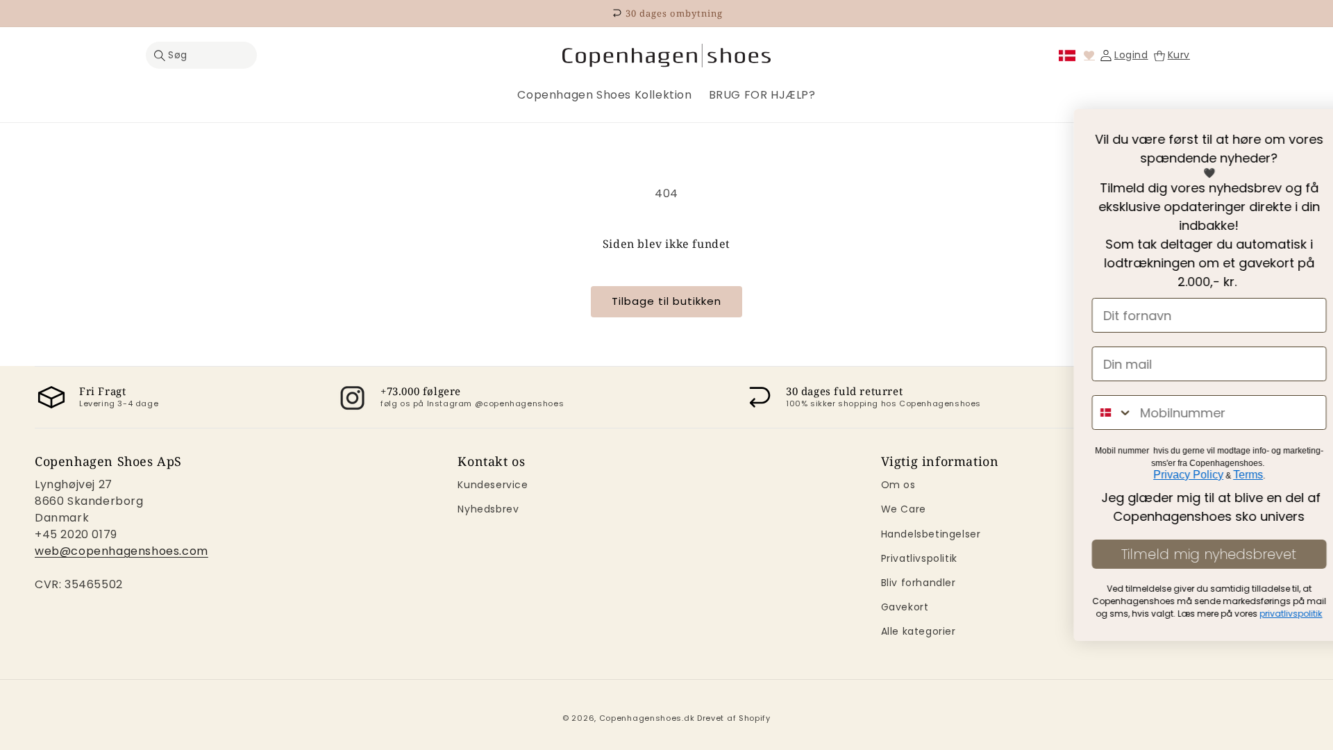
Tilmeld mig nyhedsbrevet (947, 554)
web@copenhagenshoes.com (121, 551)
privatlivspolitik (1029, 613)
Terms (985, 475)
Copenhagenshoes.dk (647, 718)
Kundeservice (493, 485)
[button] (201, 55)
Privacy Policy (926, 475)
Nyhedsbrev (488, 509)
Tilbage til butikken (666, 301)
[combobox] (850, 412)
